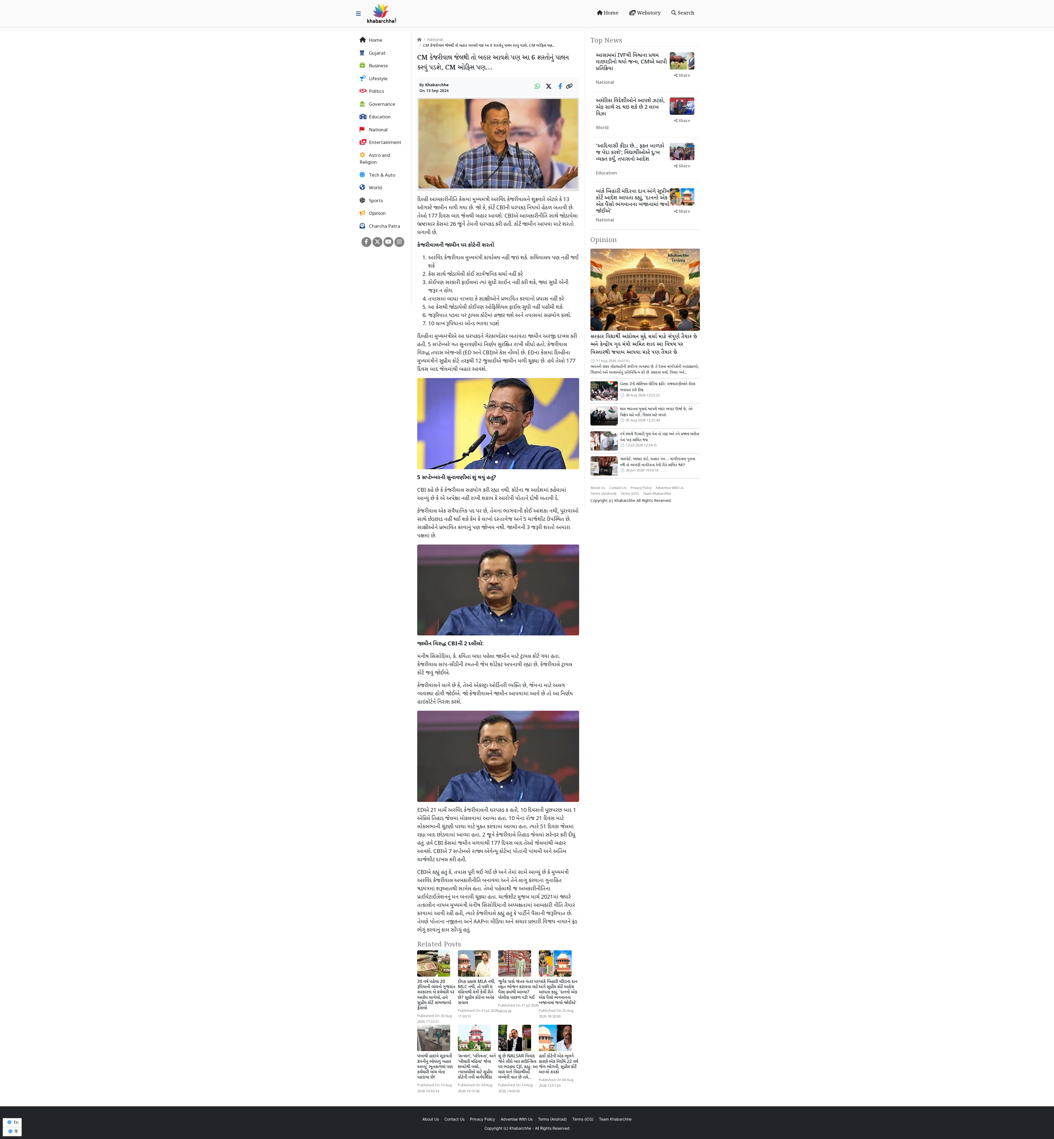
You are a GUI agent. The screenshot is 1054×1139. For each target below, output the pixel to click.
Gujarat (377, 54)
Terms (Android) (603, 494)
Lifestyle (378, 79)
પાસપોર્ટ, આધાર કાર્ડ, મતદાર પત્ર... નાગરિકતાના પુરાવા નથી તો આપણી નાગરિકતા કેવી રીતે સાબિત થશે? (657, 462)
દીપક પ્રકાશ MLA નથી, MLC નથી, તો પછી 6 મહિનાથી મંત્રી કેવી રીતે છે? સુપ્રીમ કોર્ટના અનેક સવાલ (476, 992)
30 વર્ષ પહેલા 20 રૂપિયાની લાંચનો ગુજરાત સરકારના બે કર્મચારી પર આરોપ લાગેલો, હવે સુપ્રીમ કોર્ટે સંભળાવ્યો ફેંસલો (436, 995)
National (378, 130)
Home (610, 13)
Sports (375, 201)
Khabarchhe (437, 85)
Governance (381, 105)
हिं (16, 1131)
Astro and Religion (375, 159)
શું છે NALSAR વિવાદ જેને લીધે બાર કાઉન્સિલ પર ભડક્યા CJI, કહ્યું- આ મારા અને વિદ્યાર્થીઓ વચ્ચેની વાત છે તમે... (518, 1067)
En (16, 1122)
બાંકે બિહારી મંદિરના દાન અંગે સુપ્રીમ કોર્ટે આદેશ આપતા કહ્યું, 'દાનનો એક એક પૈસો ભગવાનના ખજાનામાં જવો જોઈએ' (558, 992)
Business (378, 66)
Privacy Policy (641, 488)
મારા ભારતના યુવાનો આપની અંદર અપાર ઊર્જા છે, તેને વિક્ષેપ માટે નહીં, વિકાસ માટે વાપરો (656, 412)
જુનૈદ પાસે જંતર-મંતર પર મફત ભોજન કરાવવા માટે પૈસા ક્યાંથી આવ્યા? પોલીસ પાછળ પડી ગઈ (518, 990)
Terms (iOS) (629, 494)
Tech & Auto (381, 176)
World (375, 188)
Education (379, 117)
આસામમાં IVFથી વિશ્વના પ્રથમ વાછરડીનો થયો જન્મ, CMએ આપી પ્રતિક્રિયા (631, 62)
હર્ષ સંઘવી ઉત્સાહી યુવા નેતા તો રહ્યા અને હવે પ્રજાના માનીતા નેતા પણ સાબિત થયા (659, 437)
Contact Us (618, 488)
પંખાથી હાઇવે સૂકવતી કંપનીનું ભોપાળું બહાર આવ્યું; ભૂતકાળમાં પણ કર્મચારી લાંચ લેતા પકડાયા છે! (435, 1067)
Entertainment (384, 143)
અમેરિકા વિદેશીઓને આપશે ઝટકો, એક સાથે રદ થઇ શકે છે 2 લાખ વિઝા (630, 107)
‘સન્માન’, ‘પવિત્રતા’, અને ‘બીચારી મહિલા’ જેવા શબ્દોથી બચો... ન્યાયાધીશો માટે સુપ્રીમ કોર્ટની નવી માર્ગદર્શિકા (477, 1067)
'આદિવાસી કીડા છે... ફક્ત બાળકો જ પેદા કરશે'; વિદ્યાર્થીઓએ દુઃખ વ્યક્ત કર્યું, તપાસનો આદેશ (630, 153)
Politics (376, 92)
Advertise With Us (670, 488)
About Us (597, 488)
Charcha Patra (384, 227)
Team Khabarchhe (657, 494)
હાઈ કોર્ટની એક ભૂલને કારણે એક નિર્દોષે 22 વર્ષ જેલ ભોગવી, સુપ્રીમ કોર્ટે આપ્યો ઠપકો (558, 1064)
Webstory (648, 13)
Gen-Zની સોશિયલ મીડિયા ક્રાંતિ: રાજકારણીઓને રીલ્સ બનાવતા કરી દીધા (657, 387)
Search (685, 13)
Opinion (377, 214)
